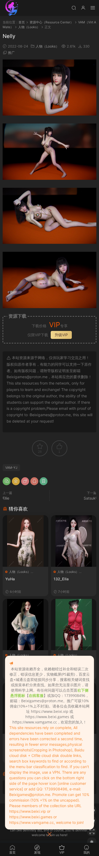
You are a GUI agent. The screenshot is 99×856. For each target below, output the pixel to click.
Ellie (6, 498)
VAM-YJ (11, 468)
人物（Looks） (47, 46)
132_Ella (61, 579)
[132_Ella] (74, 541)
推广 (11, 52)
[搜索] (73, 7)
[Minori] (25, 624)
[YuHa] (25, 541)
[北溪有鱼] (12, 8)
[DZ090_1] (74, 624)
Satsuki (90, 498)
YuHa (10, 579)
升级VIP (61, 335)
